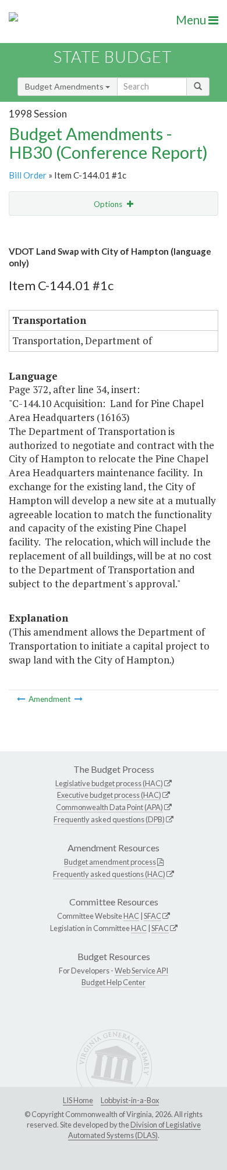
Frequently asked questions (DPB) (109, 819)
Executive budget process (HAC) (109, 795)
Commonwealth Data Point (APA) (109, 807)
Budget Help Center (113, 982)
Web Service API (141, 970)
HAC (131, 916)
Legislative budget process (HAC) (109, 783)
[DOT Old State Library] (79, 699)
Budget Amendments (65, 86)
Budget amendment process (110, 861)
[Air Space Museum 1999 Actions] (22, 699)
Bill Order (28, 175)
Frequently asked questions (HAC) (109, 874)
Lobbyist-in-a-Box (130, 1100)
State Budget (113, 56)
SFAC (152, 916)
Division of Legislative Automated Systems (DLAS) (134, 1130)
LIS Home (78, 1100)
